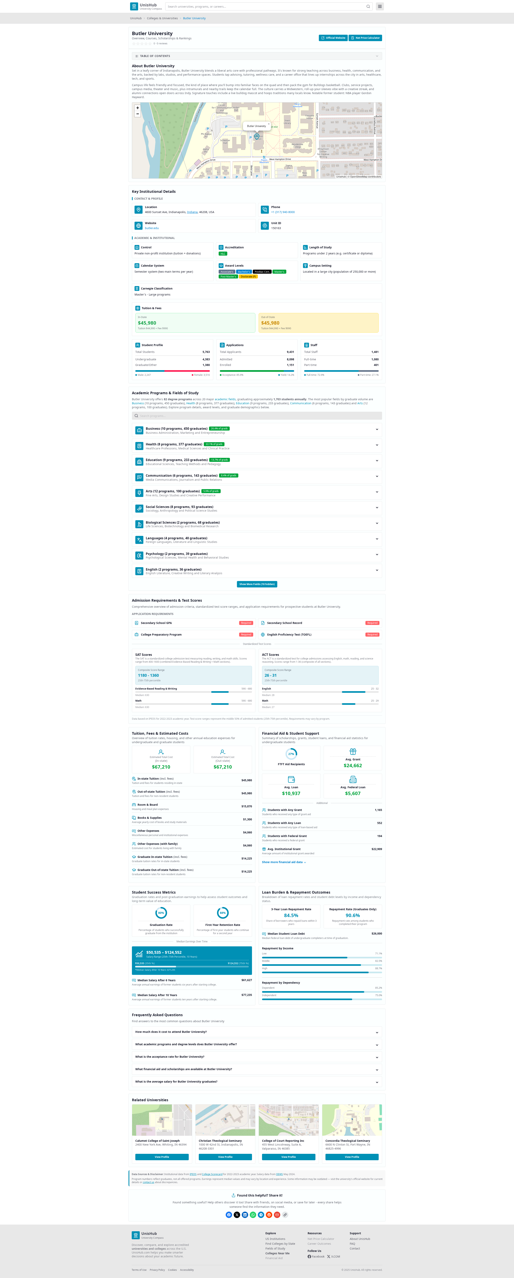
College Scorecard (212, 1174)
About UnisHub (360, 1239)
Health (190, 403)
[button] (257, 136)
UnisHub (136, 18)
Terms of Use (139, 1270)
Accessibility (187, 1270)
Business (138, 403)
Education (242, 403)
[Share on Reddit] (269, 1215)
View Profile (162, 1157)
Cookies (172, 1270)
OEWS (279, 1174)
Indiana (192, 212)
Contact (355, 1248)
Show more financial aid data (282, 862)
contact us (148, 1182)
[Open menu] (380, 6)
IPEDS (193, 1174)
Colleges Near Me (277, 1253)
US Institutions (275, 1239)
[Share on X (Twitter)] (237, 1215)
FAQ (352, 1243)
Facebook (318, 1256)
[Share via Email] (277, 1215)
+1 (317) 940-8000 (283, 212)
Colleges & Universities (162, 18)
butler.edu (152, 228)
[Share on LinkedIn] (245, 1215)
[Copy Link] (285, 1215)
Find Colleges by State (280, 1243)
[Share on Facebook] (229, 1215)
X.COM (335, 1256)
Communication (300, 403)
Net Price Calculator (368, 38)
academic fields (225, 399)
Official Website (335, 38)
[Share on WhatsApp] (253, 1215)
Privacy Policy (157, 1270)
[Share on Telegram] (261, 1215)
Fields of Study (275, 1248)
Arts (360, 403)
